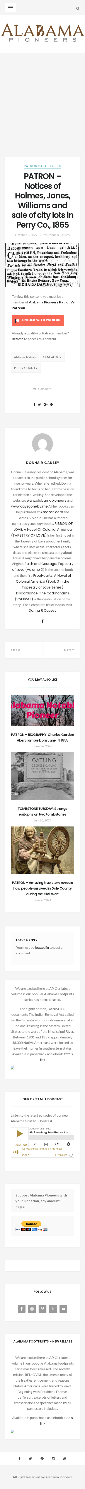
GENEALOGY (52, 357)
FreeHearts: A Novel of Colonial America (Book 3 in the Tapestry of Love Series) (43, 581)
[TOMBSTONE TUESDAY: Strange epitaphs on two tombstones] (43, 776)
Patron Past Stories (42, 166)
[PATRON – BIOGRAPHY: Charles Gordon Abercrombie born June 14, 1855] (43, 710)
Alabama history (25, 357)
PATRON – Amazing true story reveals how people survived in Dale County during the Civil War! (42, 888)
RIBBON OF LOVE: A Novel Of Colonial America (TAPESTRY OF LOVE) (42, 529)
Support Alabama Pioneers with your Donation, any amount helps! (41, 1200)
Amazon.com (51, 512)
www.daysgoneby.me (29, 506)
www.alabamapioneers (46, 500)
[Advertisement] (42, 97)
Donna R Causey (59, 235)
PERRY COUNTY (25, 368)
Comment (45, 389)
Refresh (17, 339)
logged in (42, 947)
